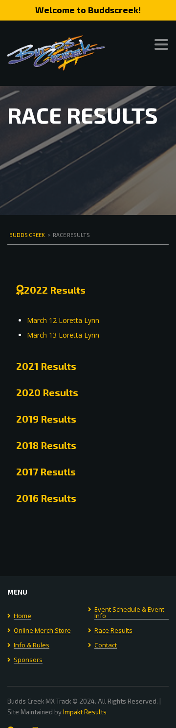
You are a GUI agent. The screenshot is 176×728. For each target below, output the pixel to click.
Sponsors (28, 660)
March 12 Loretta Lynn (63, 320)
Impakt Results (85, 712)
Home (22, 616)
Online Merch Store (42, 630)
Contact (105, 645)
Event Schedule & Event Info (129, 613)
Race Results (113, 630)
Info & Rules (31, 645)
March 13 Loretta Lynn (63, 335)
